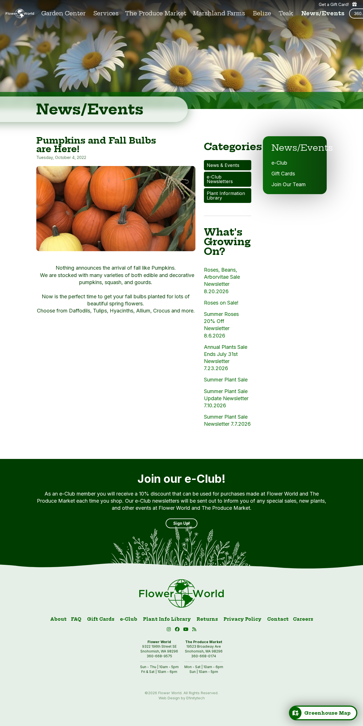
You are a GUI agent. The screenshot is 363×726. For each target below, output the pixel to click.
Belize (262, 13)
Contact (278, 619)
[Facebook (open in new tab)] (178, 630)
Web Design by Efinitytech (182, 698)
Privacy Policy (242, 619)
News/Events (323, 13)
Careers (303, 619)
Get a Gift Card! (334, 4)
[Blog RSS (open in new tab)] (194, 630)
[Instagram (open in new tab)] (169, 630)
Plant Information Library (226, 195)
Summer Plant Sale (226, 380)
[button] (186, 630)
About (58, 619)
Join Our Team (288, 184)
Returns (207, 619)
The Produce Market (155, 13)
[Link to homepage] (20, 13)
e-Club (279, 163)
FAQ (76, 619)
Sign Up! (181, 523)
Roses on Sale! (221, 303)
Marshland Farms (219, 13)
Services (106, 13)
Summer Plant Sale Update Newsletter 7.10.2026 (226, 398)
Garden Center (63, 13)
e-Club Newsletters (220, 179)
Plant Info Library (167, 619)
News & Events (223, 165)
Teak (286, 13)
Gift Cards (283, 174)
